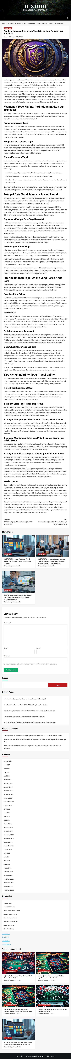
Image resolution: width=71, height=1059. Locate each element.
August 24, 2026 (14, 566)
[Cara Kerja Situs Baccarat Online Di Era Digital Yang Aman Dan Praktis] (52, 963)
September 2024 (9, 846)
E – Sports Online (9, 907)
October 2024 (8, 842)
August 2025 (8, 805)
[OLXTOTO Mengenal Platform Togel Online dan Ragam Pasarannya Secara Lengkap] (18, 546)
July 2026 (7, 765)
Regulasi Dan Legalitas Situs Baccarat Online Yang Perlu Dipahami (24, 716)
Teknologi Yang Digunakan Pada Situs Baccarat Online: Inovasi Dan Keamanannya (29, 711)
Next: (52, 522)
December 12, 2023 (15, 36)
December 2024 (9, 835)
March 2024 (7, 868)
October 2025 (8, 798)
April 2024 (7, 864)
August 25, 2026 (48, 1013)
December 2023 (9, 879)
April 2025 (7, 820)
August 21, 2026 (14, 602)
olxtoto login (6, 934)
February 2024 (8, 871)
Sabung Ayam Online (10, 914)
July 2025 (7, 809)
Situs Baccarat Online (10, 918)
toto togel (5, 937)
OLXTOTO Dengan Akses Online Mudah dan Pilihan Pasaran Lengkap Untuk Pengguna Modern (18, 597)
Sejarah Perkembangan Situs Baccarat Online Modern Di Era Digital (25, 699)
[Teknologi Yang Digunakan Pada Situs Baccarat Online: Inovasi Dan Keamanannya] (18, 996)
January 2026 (8, 787)
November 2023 (9, 883)
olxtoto (35, 6)
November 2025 (9, 794)
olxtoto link (6, 941)
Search (5, 678)
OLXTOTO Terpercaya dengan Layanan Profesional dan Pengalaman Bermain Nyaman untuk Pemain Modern (52, 561)
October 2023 (8, 886)
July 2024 (7, 853)
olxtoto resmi (6, 944)
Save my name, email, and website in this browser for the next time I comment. (31, 664)
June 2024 (7, 857)
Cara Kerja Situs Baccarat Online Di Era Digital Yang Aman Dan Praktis (26, 705)
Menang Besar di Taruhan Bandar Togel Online (47, 735)
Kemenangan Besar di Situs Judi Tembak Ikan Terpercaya (21, 739)
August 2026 (8, 761)
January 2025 (8, 831)
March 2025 (7, 824)
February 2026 (8, 783)
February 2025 (8, 827)
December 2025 (9, 790)
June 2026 (7, 768)
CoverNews (41, 1056)
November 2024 (9, 838)
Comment (7, 623)
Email (38, 648)
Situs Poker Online (9, 925)
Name (6, 648)
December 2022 (9, 890)
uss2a (6, 36)
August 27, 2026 (48, 980)
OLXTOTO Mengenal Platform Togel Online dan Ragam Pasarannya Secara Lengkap (17, 561)
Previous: (18, 522)
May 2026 (7, 772)
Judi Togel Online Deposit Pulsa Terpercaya (17, 735)
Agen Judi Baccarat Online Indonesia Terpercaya (19, 745)
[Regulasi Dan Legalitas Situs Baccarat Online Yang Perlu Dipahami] (52, 996)
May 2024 (7, 860)
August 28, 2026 (14, 980)
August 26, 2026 (14, 1013)
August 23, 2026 (48, 566)
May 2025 (7, 816)
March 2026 (7, 779)
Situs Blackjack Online (10, 921)
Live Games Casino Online (12, 910)
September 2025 (9, 802)
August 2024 (8, 849)
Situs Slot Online (9, 929)
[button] (4, 17)
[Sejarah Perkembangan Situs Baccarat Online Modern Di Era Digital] (18, 963)
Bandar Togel (7, 28)
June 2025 (7, 813)
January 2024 (8, 875)
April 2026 (7, 776)
